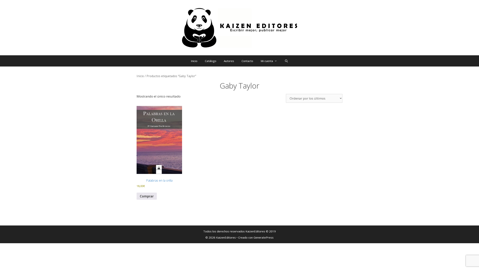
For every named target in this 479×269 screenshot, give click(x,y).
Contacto (247, 61)
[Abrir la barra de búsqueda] (286, 61)
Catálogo (210, 61)
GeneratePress (264, 237)
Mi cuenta (267, 61)
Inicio (194, 61)
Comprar (147, 196)
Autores (229, 61)
